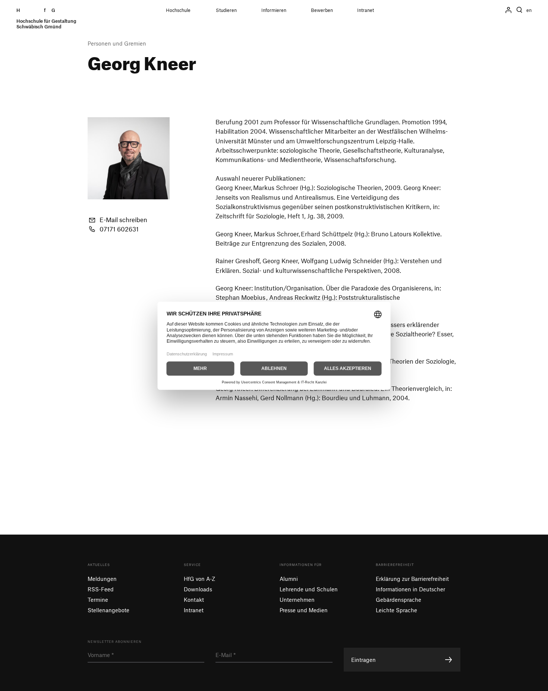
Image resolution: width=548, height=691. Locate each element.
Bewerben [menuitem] (322, 10)
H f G (46, 18)
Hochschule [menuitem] (178, 10)
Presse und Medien (304, 610)
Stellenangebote (108, 610)
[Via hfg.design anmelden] (508, 10)
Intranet (194, 610)
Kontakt (194, 599)
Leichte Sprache (396, 610)
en (529, 10)
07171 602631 (119, 229)
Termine (98, 599)
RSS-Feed (101, 589)
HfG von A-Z (199, 578)
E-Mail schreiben (123, 219)
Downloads (198, 589)
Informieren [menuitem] (273, 10)
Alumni (289, 578)
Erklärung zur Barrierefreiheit (412, 578)
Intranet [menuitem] (365, 10)
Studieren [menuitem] (226, 10)
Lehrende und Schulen (309, 589)
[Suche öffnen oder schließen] (519, 10)
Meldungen (102, 578)
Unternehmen (297, 599)
